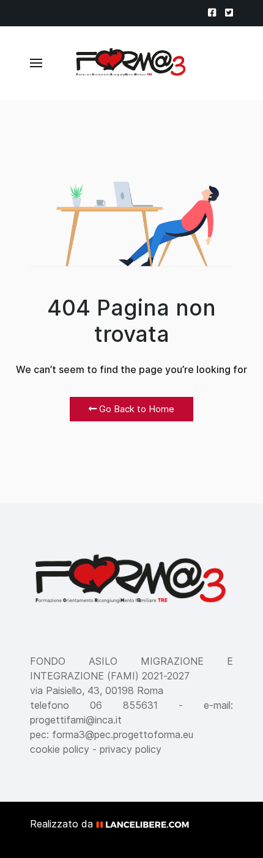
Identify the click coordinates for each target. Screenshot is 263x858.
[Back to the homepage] (131, 63)
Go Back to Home (135, 409)
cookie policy (59, 749)
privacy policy (130, 749)
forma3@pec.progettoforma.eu (122, 734)
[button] (36, 63)
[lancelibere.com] (147, 824)
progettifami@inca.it (76, 720)
